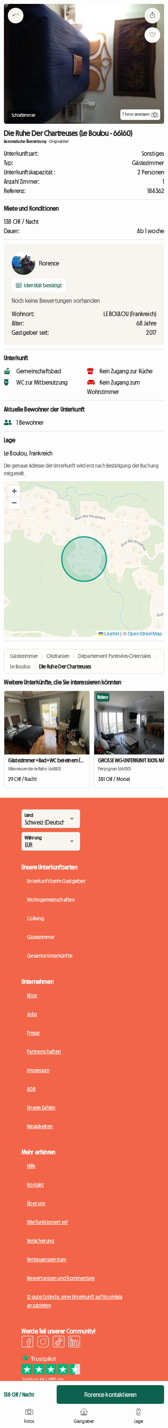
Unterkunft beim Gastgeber (56, 881)
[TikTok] (58, 1343)
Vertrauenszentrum (46, 1259)
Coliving (35, 918)
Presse (33, 1033)
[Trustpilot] (50, 1378)
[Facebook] (27, 1343)
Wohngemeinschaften (51, 899)
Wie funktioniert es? (47, 1222)
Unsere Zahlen (41, 1107)
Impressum (38, 1070)
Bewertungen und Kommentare (61, 1278)
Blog (32, 995)
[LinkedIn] (74, 1343)
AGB (31, 1089)
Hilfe (31, 1166)
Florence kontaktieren (110, 1394)
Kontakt (35, 1184)
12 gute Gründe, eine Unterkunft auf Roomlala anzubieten (74, 1301)
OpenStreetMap (145, 633)
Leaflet (111, 633)
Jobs (32, 1014)
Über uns (36, 1203)
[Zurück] (15, 25)
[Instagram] (43, 1343)
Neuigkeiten (40, 1126)
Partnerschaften (44, 1051)
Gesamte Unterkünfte (49, 955)
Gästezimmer (41, 937)
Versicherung (40, 1240)
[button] (14, 491)
